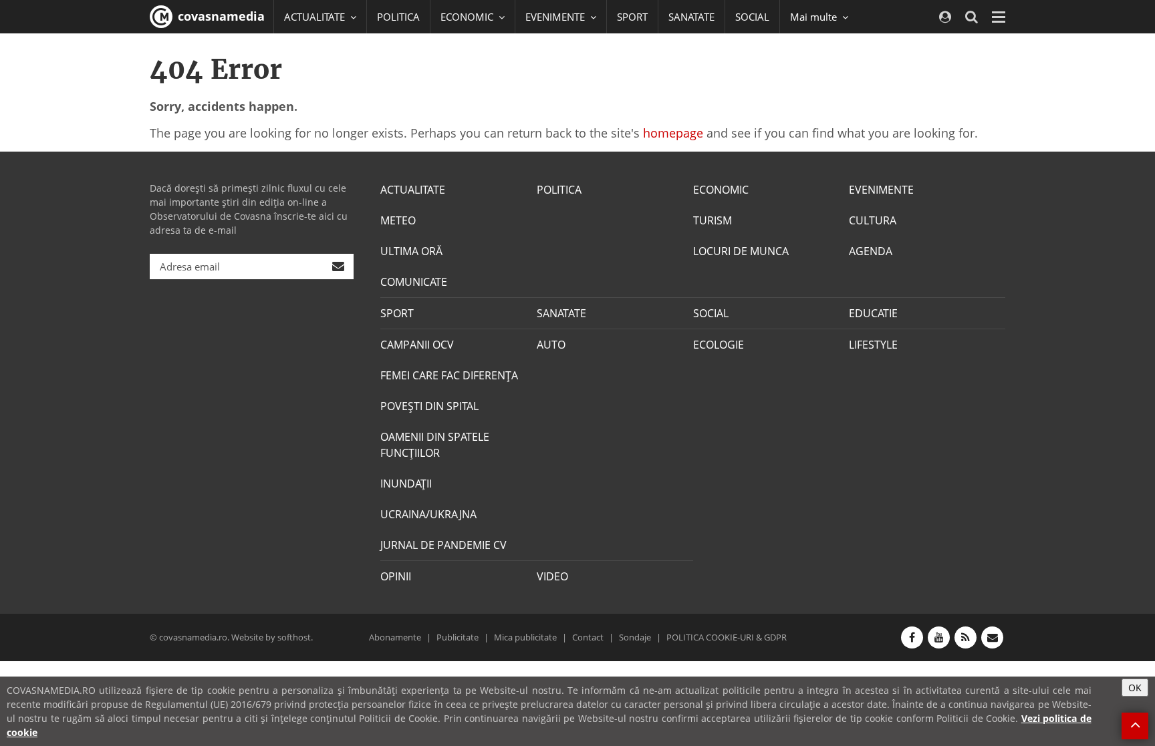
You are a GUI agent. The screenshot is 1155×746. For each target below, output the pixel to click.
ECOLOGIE (718, 344)
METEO (398, 220)
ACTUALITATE (412, 189)
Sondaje (635, 637)
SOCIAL (752, 16)
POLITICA (398, 16)
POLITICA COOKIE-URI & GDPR (726, 637)
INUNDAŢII (406, 483)
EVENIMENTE (881, 189)
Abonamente (395, 637)
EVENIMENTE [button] (556, 16)
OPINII (395, 576)
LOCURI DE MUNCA (741, 251)
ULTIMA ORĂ (411, 251)
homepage (673, 133)
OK (1135, 687)
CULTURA (872, 220)
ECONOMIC (721, 189)
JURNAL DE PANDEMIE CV (443, 545)
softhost (294, 637)
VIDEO (552, 576)
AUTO (551, 344)
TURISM (712, 220)
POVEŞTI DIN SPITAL (429, 406)
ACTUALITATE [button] (316, 16)
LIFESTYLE (873, 344)
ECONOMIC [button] (468, 16)
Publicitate (457, 637)
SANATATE (691, 16)
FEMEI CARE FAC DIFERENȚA (449, 375)
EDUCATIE (873, 313)
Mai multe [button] (815, 16)
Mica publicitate (525, 637)
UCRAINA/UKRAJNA (428, 514)
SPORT (632, 16)
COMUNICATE (413, 281)
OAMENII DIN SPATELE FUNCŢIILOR (434, 444)
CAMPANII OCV (417, 344)
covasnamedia (219, 16)
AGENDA (870, 251)
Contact (588, 637)
